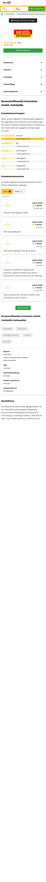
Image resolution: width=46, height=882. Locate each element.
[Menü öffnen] (43, 3)
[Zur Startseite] (6, 3)
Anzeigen (6, 368)
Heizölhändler (10, 14)
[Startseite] (2, 14)
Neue (6, 191)
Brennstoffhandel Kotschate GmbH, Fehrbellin (31, 14)
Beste (17, 191)
